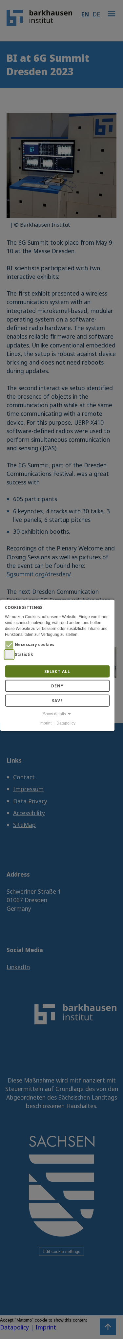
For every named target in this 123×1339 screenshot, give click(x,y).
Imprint (45, 723)
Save (57, 700)
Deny (57, 686)
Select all (57, 671)
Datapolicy (65, 723)
